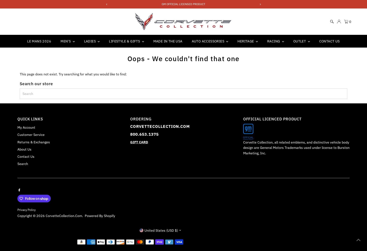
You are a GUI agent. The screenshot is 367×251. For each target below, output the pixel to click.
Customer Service (31, 135)
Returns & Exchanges (33, 142)
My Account (26, 127)
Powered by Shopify (100, 216)
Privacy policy (26, 210)
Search (22, 164)
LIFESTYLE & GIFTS (125, 41)
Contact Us (25, 156)
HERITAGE (246, 41)
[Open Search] (332, 22)
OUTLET (300, 41)
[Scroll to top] (358, 239)
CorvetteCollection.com (64, 216)
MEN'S (66, 41)
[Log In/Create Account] (339, 22)
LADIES (90, 41)
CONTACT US (329, 41)
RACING (274, 41)
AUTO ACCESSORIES (208, 41)
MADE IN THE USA (167, 41)
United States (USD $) (161, 230)
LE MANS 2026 (39, 41)
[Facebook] (19, 190)
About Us (24, 149)
